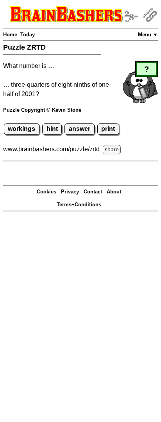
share (112, 149)
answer (79, 128)
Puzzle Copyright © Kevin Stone (42, 110)
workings (21, 128)
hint (52, 128)
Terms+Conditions (79, 204)
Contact (93, 192)
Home (10, 35)
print (108, 128)
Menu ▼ (148, 35)
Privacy (70, 192)
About (114, 192)
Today (27, 35)
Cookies (46, 192)
